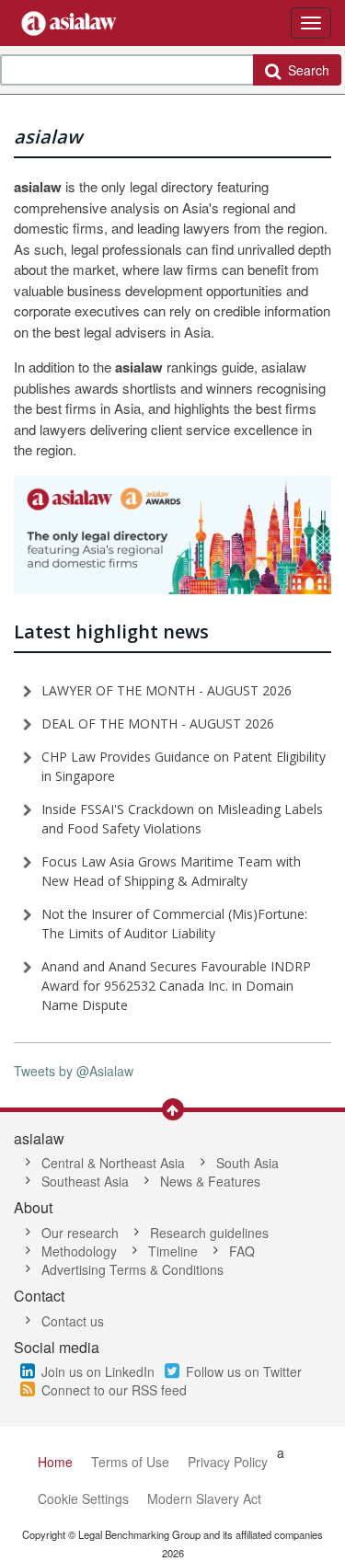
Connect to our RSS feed (114, 1390)
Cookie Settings (83, 1498)
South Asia (247, 1163)
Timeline (173, 1251)
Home (55, 1461)
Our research (80, 1232)
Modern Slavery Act (204, 1498)
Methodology (79, 1251)
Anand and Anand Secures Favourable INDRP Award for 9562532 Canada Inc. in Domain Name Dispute (176, 986)
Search (305, 70)
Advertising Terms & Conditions (132, 1269)
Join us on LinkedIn (98, 1371)
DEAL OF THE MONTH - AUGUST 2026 (157, 723)
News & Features (210, 1181)
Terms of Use (130, 1461)
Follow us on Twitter (244, 1371)
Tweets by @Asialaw (73, 1071)
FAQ (242, 1251)
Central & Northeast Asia (113, 1163)
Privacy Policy (228, 1461)
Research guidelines (209, 1232)
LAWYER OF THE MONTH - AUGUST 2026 (166, 690)
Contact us (72, 1321)
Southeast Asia (85, 1181)
